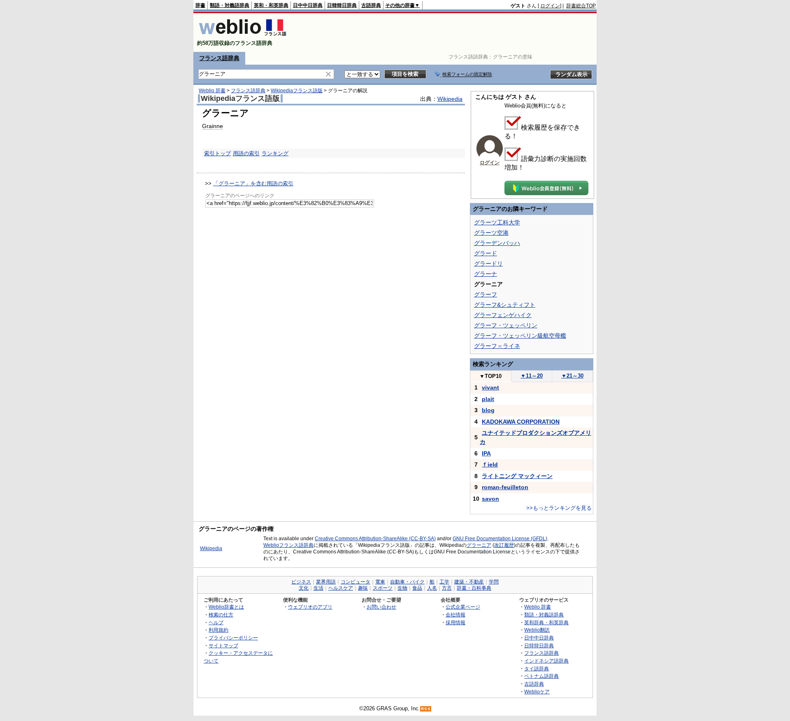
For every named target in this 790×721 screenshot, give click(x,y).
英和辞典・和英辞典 (546, 622)
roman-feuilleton (505, 487)
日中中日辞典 (308, 5)
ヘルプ (216, 622)
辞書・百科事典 (474, 588)
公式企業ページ (463, 606)
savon (490, 498)
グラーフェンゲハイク (503, 315)
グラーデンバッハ (497, 243)
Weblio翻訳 (537, 629)
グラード (485, 253)
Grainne (212, 126)
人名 (432, 588)
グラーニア (479, 545)
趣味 (363, 588)
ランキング (275, 153)
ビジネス (301, 581)
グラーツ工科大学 (497, 222)
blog (488, 410)
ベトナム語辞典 (541, 676)
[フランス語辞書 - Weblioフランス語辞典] (242, 36)
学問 (494, 581)
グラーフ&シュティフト (504, 304)
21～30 (572, 376)
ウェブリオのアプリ (310, 606)
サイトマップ (223, 645)
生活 (318, 588)
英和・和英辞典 (271, 5)
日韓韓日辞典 (342, 5)
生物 (402, 588)
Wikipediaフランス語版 (297, 90)
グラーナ (485, 274)
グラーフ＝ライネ (497, 346)
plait (488, 399)
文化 (304, 588)
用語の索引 (246, 153)
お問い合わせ (381, 606)
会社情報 (455, 614)
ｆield (490, 464)
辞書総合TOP (581, 6)
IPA (486, 453)
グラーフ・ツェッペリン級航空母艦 (520, 335)
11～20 (531, 376)
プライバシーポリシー (233, 637)
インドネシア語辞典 (546, 660)
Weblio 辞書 (212, 90)
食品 (417, 588)
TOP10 (490, 376)
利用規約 (218, 629)
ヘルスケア (340, 588)
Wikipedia (449, 99)
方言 (447, 588)
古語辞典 (371, 5)
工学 (444, 581)
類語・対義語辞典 (229, 5)
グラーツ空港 (491, 232)
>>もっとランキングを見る (559, 508)
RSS (426, 709)
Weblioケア (537, 691)
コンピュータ (355, 581)
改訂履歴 (504, 545)
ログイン (550, 6)
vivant (490, 387)
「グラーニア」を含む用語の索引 (253, 183)
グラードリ (488, 263)
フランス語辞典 (219, 58)
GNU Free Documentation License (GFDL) (500, 538)
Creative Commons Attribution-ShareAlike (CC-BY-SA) (375, 538)
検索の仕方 (221, 614)
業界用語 (326, 581)
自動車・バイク (407, 581)
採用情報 (455, 622)
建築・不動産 (469, 581)
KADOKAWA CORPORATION (521, 421)
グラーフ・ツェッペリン (505, 325)
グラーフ (485, 294)
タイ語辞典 (536, 668)
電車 (380, 581)
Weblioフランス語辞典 (288, 545)
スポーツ (383, 588)
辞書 (200, 5)
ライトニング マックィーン (517, 476)
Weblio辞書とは (226, 606)
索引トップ (217, 153)
